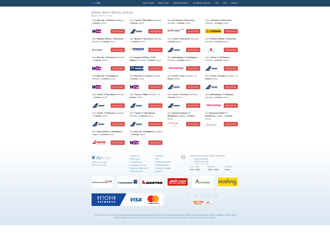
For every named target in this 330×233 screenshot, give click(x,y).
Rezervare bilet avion (139, 168)
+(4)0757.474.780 (201, 161)
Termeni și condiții (163, 168)
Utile (225, 3)
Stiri (217, 3)
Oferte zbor (163, 3)
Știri (157, 159)
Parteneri (159, 156)
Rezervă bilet (117, 31)
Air (96, 3)
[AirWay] (92, 16)
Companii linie (136, 162)
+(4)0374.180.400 (201, 159)
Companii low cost (138, 165)
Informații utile (136, 171)
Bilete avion (148, 3)
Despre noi (135, 156)
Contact (234, 3)
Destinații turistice (202, 3)
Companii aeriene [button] (180, 3)
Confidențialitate (162, 165)
